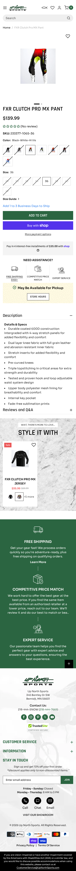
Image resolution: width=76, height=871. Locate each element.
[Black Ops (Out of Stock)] (8, 150)
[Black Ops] (10, 496)
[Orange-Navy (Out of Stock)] (53, 150)
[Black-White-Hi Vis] (30, 150)
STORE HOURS (38, 297)
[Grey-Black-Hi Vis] (19, 496)
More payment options (38, 234)
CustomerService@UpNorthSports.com (38, 867)
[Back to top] (69, 664)
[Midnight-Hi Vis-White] (42, 150)
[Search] (68, 18)
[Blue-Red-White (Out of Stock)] (8, 161)
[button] (11, 126)
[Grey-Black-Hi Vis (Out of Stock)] (19, 150)
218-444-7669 (48, 709)
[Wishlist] (68, 36)
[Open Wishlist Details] (52, 8)
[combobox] (38, 18)
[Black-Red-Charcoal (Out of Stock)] (64, 150)
